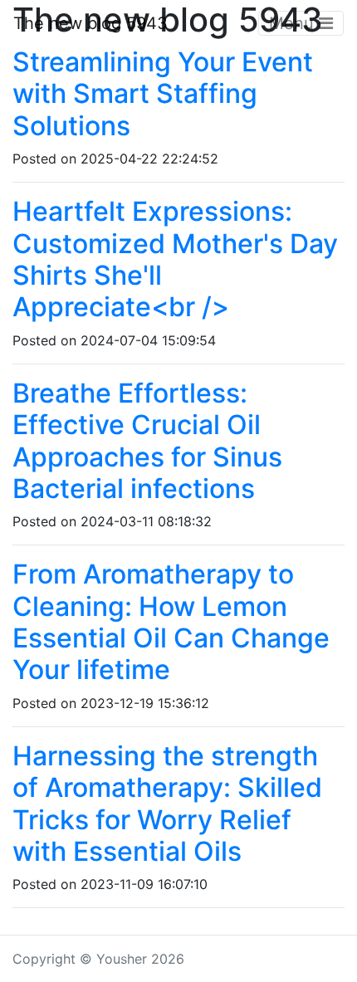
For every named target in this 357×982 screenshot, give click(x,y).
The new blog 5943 (90, 23)
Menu (294, 23)
